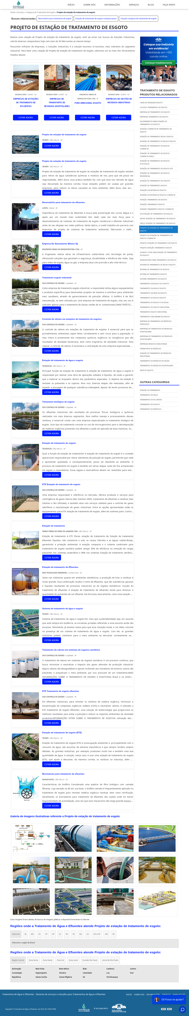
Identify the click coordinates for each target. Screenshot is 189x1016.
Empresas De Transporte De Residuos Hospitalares (156, 330)
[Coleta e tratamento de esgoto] (115, 870)
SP (46, 934)
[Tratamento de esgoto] (31, 870)
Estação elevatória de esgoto (153, 190)
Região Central (18, 960)
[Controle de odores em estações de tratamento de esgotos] (25, 344)
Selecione (16, 934)
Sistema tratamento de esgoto (153, 279)
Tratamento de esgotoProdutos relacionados (158, 92)
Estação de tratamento (150, 390)
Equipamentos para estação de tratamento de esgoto (153, 122)
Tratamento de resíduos (150, 409)
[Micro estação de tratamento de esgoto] (73, 870)
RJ (25, 934)
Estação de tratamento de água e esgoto (158, 141)
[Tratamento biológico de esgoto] (25, 427)
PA (114, 934)
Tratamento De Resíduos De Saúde (154, 361)
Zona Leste (73, 960)
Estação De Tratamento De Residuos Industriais (155, 354)
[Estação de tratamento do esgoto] (25, 468)
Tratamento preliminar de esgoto (155, 316)
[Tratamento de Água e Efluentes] (18, 8)
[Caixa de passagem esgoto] (31, 838)
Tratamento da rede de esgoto (153, 293)
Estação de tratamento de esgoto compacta (155, 147)
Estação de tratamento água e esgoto (156, 136)
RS (67, 934)
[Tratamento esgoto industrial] (25, 303)
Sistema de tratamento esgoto (153, 274)
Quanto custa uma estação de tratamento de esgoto (158, 253)
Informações (153, 994)
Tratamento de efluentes (151, 399)
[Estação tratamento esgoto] (73, 838)
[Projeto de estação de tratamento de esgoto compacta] (157, 870)
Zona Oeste (47, 960)
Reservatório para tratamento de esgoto (54, 18)
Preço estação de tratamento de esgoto (157, 223)
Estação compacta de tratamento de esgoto (139, 18)
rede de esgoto (146, 370)
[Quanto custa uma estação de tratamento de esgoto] (157, 901)
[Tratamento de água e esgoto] (31, 901)
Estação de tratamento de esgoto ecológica (155, 162)
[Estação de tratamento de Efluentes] (25, 593)
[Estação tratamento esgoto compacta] (115, 901)
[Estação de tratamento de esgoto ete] (157, 838)
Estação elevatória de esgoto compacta (157, 195)
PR (53, 934)
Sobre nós (139, 994)
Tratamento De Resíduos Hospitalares (156, 365)
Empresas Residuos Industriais (153, 344)
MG (32, 934)
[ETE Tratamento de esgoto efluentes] (25, 717)
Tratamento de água (149, 395)
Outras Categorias (155, 382)
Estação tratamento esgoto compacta (157, 209)
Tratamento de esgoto (150, 404)
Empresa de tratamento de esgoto (155, 112)
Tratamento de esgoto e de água (154, 302)
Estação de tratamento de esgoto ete (156, 168)
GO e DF (96, 934)
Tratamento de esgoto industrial (155, 307)
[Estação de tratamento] (25, 551)
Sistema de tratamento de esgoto (154, 269)
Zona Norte (33, 960)
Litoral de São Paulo (110, 960)
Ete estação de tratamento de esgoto (156, 214)
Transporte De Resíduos (150, 348)
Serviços (166, 994)
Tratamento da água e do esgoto (154, 283)
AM (106, 934)
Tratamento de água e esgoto (153, 298)
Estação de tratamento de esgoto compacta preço (96, 18)
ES (40, 934)
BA (80, 934)
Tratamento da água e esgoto (153, 288)
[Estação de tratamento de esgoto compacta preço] (73, 901)
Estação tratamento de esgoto (153, 200)
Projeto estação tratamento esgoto (156, 248)
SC (60, 934)
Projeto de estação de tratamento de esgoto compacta (156, 236)
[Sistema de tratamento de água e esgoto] (25, 634)
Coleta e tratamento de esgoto (153, 107)
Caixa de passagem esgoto (151, 102)
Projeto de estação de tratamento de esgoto (156, 229)
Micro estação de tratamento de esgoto (158, 218)
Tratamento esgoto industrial (153, 312)
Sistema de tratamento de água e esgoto (158, 265)
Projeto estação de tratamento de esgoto (158, 243)
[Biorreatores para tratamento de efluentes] (25, 799)
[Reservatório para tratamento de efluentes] (25, 228)
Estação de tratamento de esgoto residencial (155, 174)
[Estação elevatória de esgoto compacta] (115, 838)
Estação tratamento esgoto (152, 204)
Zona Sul (60, 960)
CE (88, 934)
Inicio (129, 994)
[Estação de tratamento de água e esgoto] (25, 386)
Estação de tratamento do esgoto (155, 181)
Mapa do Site (179, 994)
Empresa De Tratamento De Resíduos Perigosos (155, 322)
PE (74, 934)
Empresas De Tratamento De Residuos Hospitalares (156, 337)
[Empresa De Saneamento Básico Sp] (25, 269)
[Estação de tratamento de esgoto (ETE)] (25, 758)
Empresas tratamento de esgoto (154, 117)
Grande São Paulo (90, 960)
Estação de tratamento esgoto (153, 185)
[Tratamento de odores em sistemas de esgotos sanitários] (25, 675)
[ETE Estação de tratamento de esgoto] (25, 510)
